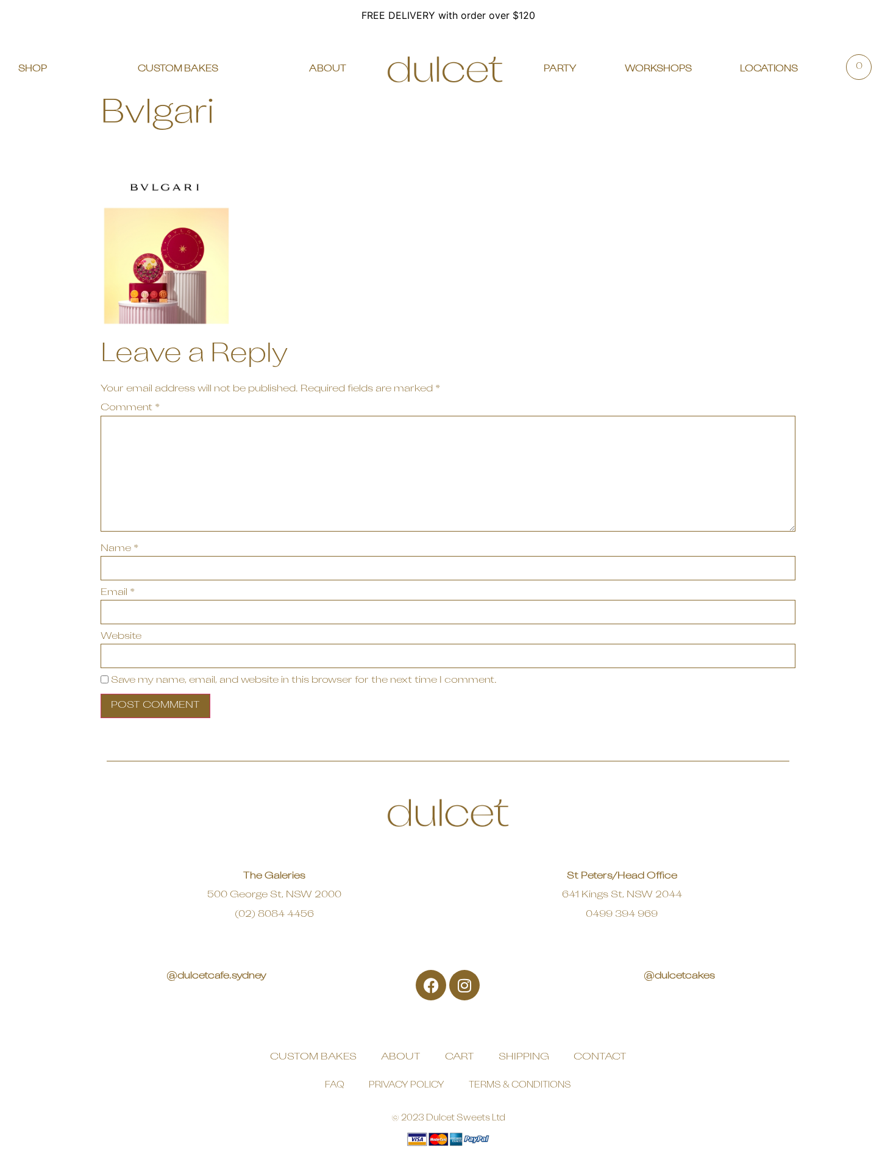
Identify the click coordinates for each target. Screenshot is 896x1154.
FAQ (334, 1085)
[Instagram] (464, 985)
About (401, 1057)
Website (121, 636)
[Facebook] (431, 985)
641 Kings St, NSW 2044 (622, 895)
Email (118, 592)
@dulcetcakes (679, 976)
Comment (130, 408)
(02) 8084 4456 (274, 914)
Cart (459, 1057)
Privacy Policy (406, 1085)
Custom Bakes (313, 1057)
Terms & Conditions (520, 1085)
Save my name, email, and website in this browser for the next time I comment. (304, 680)
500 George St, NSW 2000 (274, 895)
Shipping (524, 1057)
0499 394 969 (622, 914)
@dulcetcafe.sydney (216, 976)
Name (119, 548)
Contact (600, 1057)
